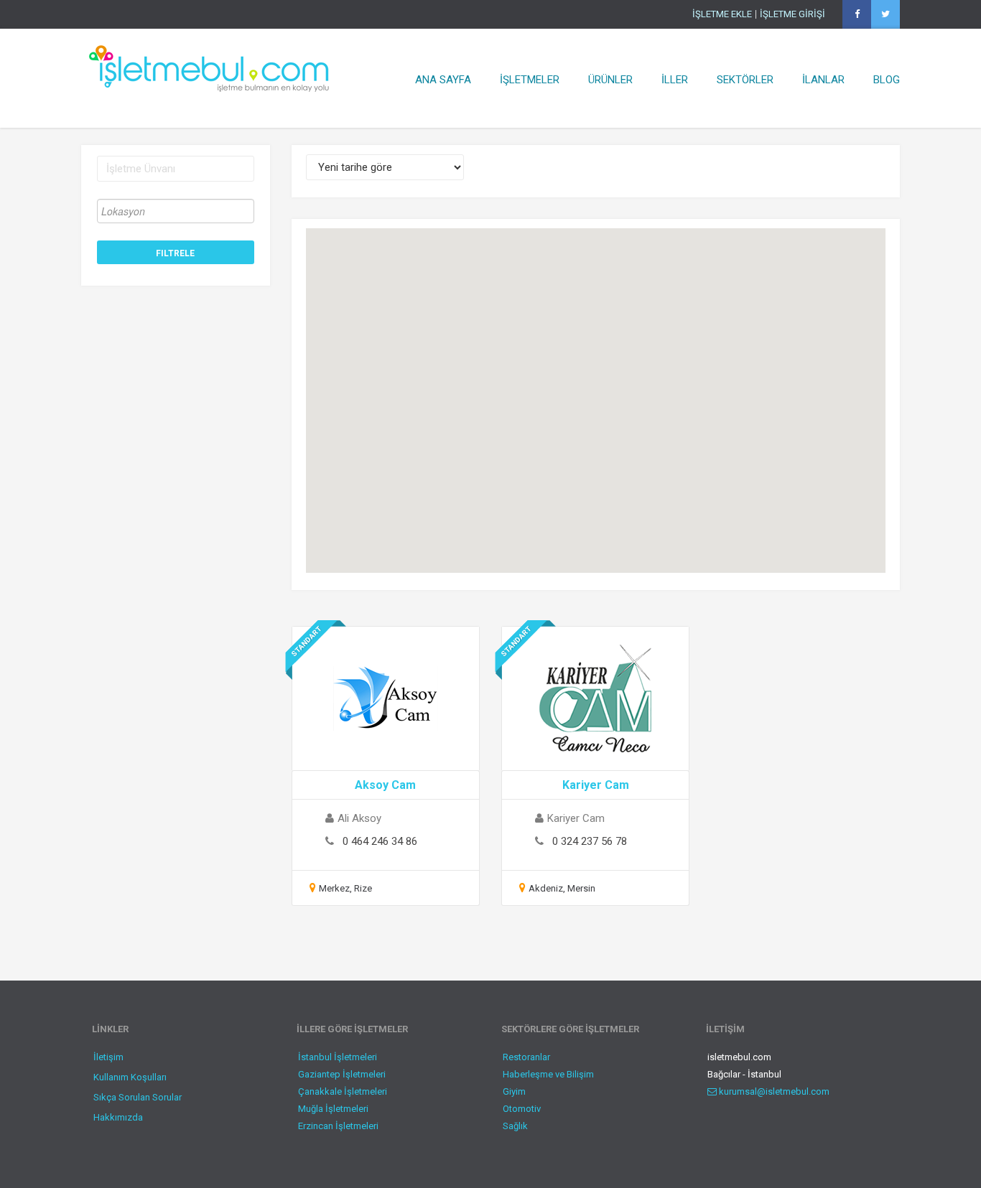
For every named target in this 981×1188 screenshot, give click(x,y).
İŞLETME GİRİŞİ (792, 14)
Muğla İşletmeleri (333, 1108)
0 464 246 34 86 (380, 841)
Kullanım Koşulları (130, 1077)
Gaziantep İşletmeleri (342, 1074)
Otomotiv (522, 1108)
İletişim (108, 1057)
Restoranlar (526, 1057)
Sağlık (515, 1126)
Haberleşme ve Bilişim (548, 1074)
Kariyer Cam (595, 785)
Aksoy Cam (385, 785)
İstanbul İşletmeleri (337, 1057)
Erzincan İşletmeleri (338, 1126)
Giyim (514, 1091)
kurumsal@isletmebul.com (773, 1091)
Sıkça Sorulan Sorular (137, 1097)
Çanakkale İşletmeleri (342, 1091)
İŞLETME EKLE (722, 14)
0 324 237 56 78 (589, 841)
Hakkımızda (118, 1117)
